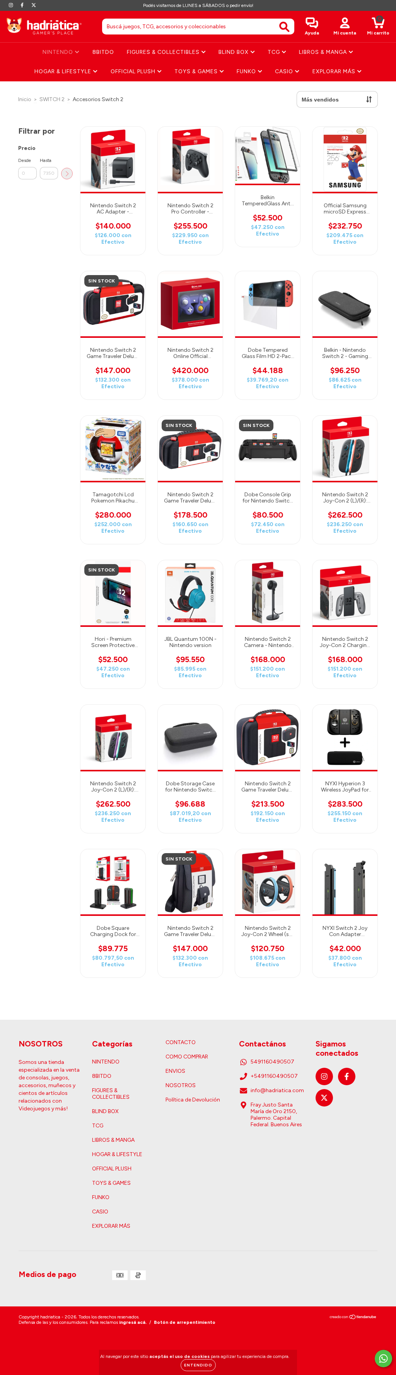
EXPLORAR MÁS (334, 71)
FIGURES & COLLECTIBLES (164, 52)
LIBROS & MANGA (323, 52)
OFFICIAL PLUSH (134, 71)
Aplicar (67, 173)
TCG (275, 52)
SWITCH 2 (52, 99)
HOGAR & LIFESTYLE (63, 71)
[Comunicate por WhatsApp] (383, 1358)
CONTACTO (181, 1042)
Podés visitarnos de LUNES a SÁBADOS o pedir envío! (198, 5)
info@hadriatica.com (277, 1090)
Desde (24, 160)
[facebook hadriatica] (22, 5)
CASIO (285, 71)
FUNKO (247, 71)
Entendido (198, 1365)
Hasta (45, 160)
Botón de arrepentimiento (184, 1322)
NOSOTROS (181, 1085)
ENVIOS (175, 1071)
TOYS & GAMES (196, 71)
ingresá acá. (133, 1322)
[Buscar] (284, 27)
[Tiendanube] (353, 1318)
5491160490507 (272, 1061)
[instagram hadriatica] (11, 5)
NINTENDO (59, 52)
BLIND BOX (234, 52)
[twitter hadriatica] (34, 5)
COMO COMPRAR (187, 1056)
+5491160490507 (274, 1076)
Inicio (24, 99)
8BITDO (103, 52)
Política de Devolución (193, 1099)
